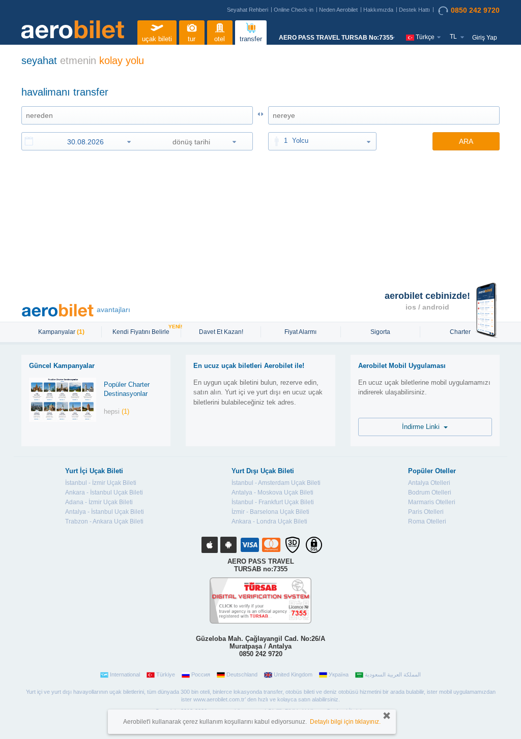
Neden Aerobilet (338, 10)
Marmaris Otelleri (431, 502)
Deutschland (241, 674)
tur (191, 39)
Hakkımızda (378, 10)
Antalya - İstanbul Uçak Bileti (104, 511)
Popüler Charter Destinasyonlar (127, 389)
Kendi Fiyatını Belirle (142, 330)
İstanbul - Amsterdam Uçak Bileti (276, 482)
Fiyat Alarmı (300, 331)
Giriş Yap (484, 37)
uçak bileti (157, 39)
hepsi (116, 411)
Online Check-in (293, 10)
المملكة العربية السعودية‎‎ (393, 674)
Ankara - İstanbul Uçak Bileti (104, 492)
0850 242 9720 (475, 10)
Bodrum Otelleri (429, 492)
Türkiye (165, 674)
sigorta (380, 331)
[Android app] (228, 545)
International (125, 674)
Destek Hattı (414, 10)
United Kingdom (293, 674)
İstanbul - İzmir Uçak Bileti (100, 482)
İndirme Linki (423, 426)
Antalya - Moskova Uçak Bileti (272, 492)
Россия (200, 674)
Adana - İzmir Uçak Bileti (99, 502)
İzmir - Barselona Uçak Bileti (270, 511)
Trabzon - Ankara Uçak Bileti (104, 521)
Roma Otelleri (427, 521)
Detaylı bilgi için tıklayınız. (345, 721)
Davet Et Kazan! (221, 331)
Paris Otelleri (426, 511)
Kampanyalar (61, 331)
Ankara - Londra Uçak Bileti (269, 521)
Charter (460, 331)
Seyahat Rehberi (247, 10)
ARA (466, 141)
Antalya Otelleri (429, 482)
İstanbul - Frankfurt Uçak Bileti (272, 502)
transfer (251, 39)
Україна (339, 674)
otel (219, 39)
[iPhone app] (209, 545)
